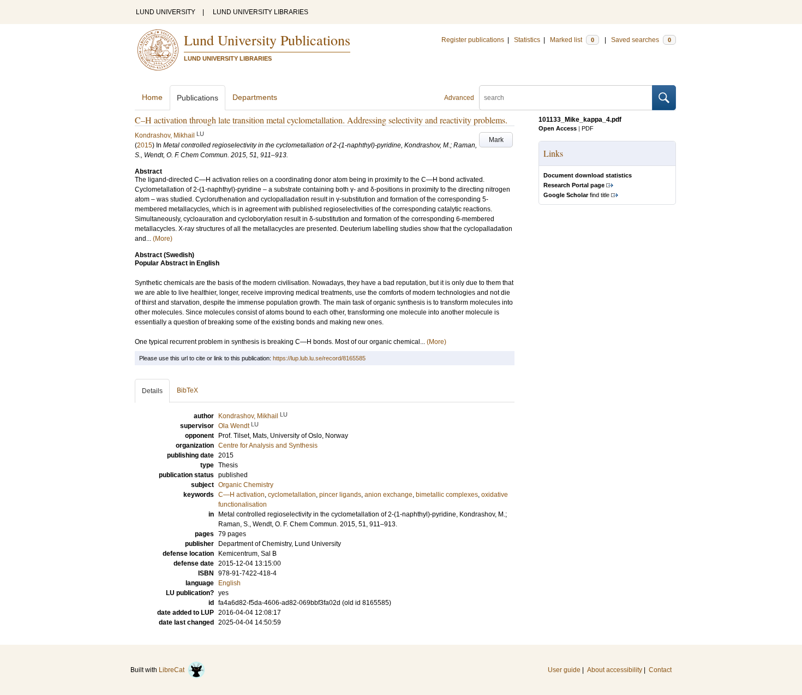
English (229, 583)
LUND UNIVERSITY (165, 12)
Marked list (572, 40)
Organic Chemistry (245, 485)
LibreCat (173, 670)
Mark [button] (496, 140)
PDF (588, 128)
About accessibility (614, 670)
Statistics (527, 40)
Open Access (557, 128)
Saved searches (641, 40)
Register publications (472, 40)
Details (152, 391)
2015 (144, 145)
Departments (254, 97)
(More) (162, 238)
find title (576, 195)
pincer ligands (340, 494)
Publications (197, 97)
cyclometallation (292, 494)
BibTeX (187, 390)
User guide (564, 670)
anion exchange (388, 494)
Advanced (459, 98)
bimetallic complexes (447, 494)
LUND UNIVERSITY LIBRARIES (260, 12)
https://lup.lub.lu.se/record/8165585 (319, 358)
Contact (660, 670)
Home (152, 97)
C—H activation (241, 494)
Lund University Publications (267, 40)
